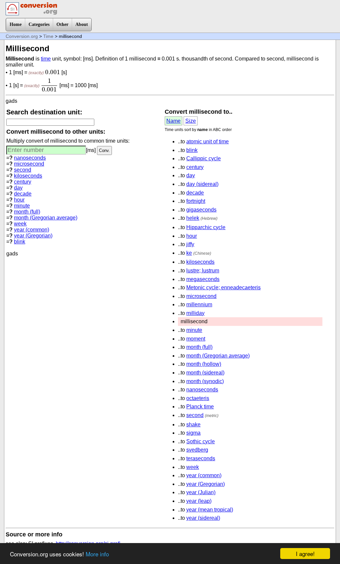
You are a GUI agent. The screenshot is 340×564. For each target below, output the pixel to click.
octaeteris (197, 398)
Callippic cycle (203, 158)
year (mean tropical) (209, 509)
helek (192, 218)
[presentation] (52, 72)
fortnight (195, 201)
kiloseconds (28, 176)
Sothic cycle (200, 441)
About (81, 24)
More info (97, 554)
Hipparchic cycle (205, 227)
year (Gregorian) (33, 235)
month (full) (27, 211)
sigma (193, 433)
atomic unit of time (207, 141)
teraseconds (200, 458)
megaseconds (202, 279)
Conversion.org (22, 36)
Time (48, 36)
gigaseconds (201, 209)
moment (195, 339)
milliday (195, 313)
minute (22, 206)
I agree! (305, 553)
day (18, 188)
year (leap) (199, 501)
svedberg (197, 450)
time (46, 59)
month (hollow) (203, 364)
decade (23, 194)
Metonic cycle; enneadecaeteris (223, 287)
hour (19, 200)
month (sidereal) (205, 372)
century (22, 182)
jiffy (190, 244)
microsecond (29, 164)
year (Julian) (200, 492)
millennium (199, 304)
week (20, 223)
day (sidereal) (202, 184)
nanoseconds (30, 158)
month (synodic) (205, 381)
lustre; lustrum (202, 270)
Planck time (200, 406)
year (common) (31, 229)
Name (173, 121)
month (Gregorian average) (45, 217)
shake (193, 424)
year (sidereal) (203, 518)
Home (16, 24)
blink (19, 241)
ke (189, 253)
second (22, 170)
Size (190, 121)
